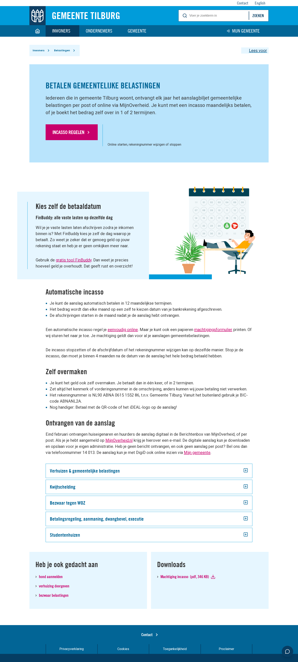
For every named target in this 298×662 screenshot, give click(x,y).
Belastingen (62, 50)
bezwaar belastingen (54, 595)
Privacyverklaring (71, 649)
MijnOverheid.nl (119, 440)
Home (37, 31)
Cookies (123, 649)
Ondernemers (99, 31)
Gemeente (137, 31)
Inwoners (61, 31)
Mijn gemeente (246, 31)
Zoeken (258, 15)
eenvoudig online (123, 329)
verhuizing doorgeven (54, 586)
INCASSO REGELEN (68, 132)
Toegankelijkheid (175, 649)
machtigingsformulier (213, 329)
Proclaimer (226, 649)
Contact (147, 634)
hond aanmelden (51, 576)
